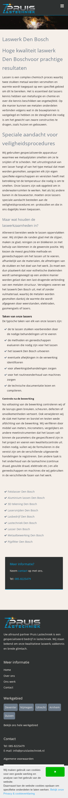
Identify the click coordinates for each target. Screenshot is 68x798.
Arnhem (54, 707)
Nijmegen (26, 707)
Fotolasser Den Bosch (21, 491)
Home (7, 670)
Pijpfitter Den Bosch (20, 541)
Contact (8, 687)
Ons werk (9, 681)
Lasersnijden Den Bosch (23, 510)
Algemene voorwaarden (19, 758)
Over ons (9, 676)
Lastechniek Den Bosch (22, 523)
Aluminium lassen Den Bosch (26, 498)
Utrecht (41, 707)
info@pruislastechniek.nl (29, 750)
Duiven (9, 716)
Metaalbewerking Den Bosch (26, 535)
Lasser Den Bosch (19, 529)
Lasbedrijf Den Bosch (21, 516)
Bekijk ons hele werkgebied (21, 725)
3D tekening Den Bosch (22, 504)
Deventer (10, 707)
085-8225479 (23, 579)
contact (22, 571)
